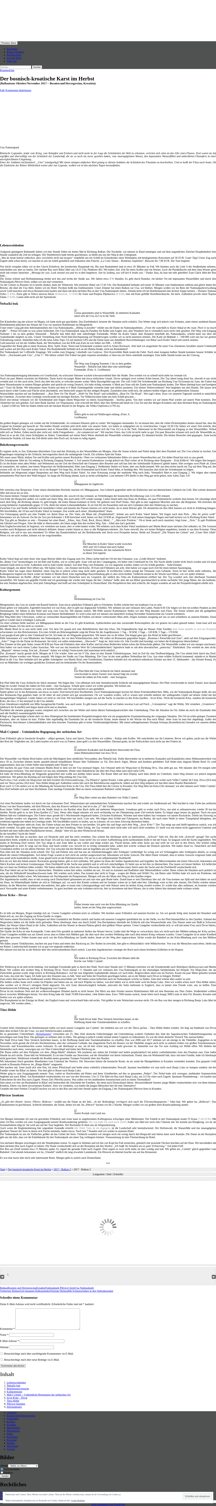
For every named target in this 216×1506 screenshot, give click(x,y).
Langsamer (99, 1174)
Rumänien (12, 1437)
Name (4, 1334)
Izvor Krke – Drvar (17, 1397)
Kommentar (7, 1328)
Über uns (12, 61)
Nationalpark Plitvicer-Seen (60, 1287)
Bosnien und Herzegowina (22, 1287)
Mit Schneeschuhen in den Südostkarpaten (81, 1291)
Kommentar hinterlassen (18, 90)
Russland (12, 1440)
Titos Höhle (13, 1400)
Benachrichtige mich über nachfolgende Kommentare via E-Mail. (39, 1353)
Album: (4, 1465)
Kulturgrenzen (14, 1391)
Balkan (4, 1287)
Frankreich (12, 1418)
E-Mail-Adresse (9, 1341)
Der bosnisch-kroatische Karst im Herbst (29, 1169)
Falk (2, 90)
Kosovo (11, 1421)
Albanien (12, 1412)
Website (4, 1347)
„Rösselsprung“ (43, 1034)
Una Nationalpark (84, 1287)
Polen (10, 1433)
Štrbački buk (13, 1385)
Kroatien (40, 1287)
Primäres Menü (8, 43)
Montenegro (13, 1430)
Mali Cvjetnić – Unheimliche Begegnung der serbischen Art (39, 1394)
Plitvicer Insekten (16, 1403)
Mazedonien (13, 1427)
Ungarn (11, 1449)
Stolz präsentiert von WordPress (108, 1504)
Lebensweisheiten (16, 1382)
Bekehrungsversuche (18, 1388)
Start (2, 1169)
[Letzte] (214, 1276)
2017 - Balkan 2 (62, 1169)
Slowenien (12, 1446)
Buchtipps (12, 48)
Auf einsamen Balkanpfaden (25, 1291)
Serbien (11, 1443)
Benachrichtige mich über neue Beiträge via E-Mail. (31, 1359)
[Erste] (2, 1276)
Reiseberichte (14, 55)
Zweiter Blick (14, 58)
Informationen (14, 1406)
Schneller (118, 1174)
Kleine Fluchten (15, 52)
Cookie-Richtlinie (78, 1500)
